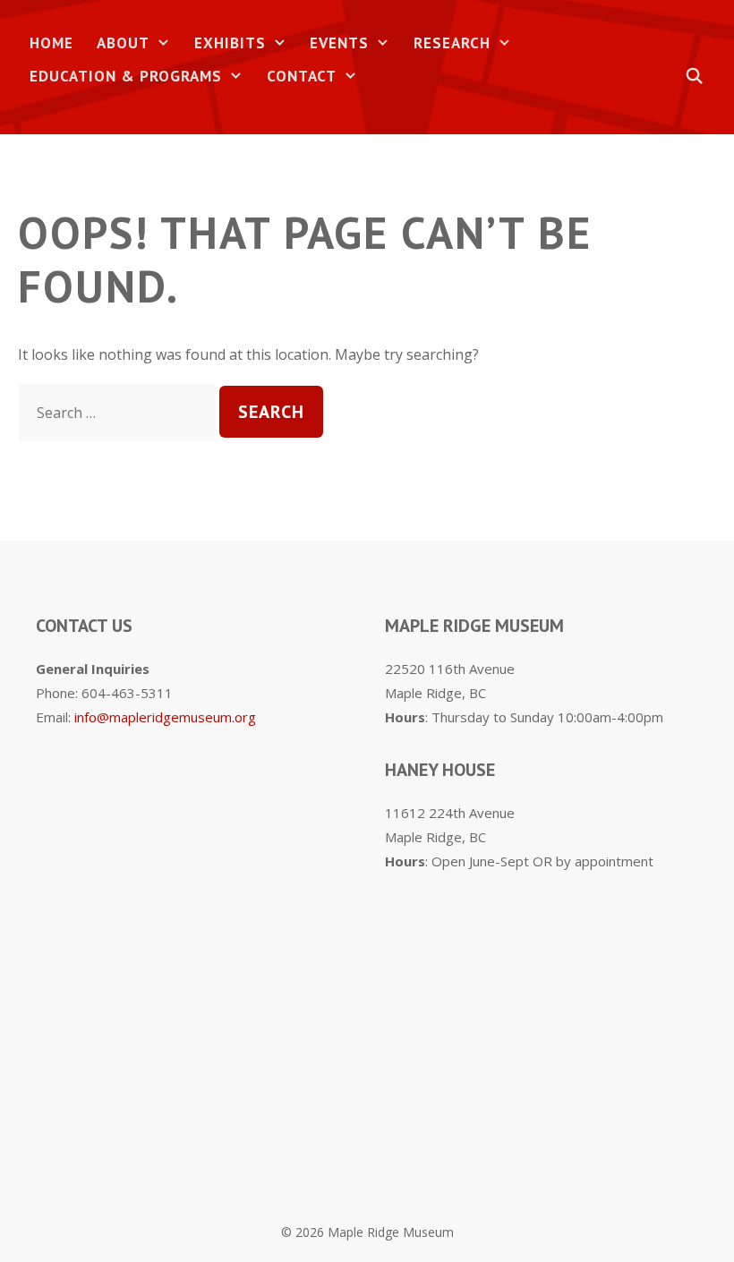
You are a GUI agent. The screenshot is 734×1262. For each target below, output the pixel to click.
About (123, 43)
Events (339, 43)
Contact (302, 76)
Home (51, 43)
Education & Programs (126, 76)
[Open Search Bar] (694, 76)
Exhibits (230, 43)
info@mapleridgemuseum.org (165, 717)
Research (452, 43)
